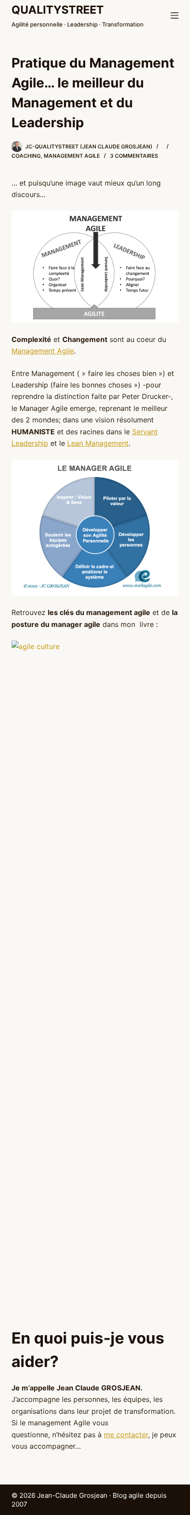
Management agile (72, 155)
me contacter (126, 1434)
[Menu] (175, 15)
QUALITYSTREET (57, 9)
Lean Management (98, 443)
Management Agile (42, 350)
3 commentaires (134, 155)
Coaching (26, 155)
